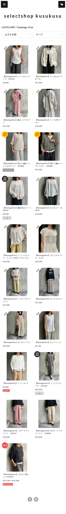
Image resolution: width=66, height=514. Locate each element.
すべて (39, 34)
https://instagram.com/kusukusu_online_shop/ (36, 499)
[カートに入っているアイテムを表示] (61, 4)
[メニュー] (4, 4)
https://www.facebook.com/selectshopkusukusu (30, 499)
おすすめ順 (10, 34)
